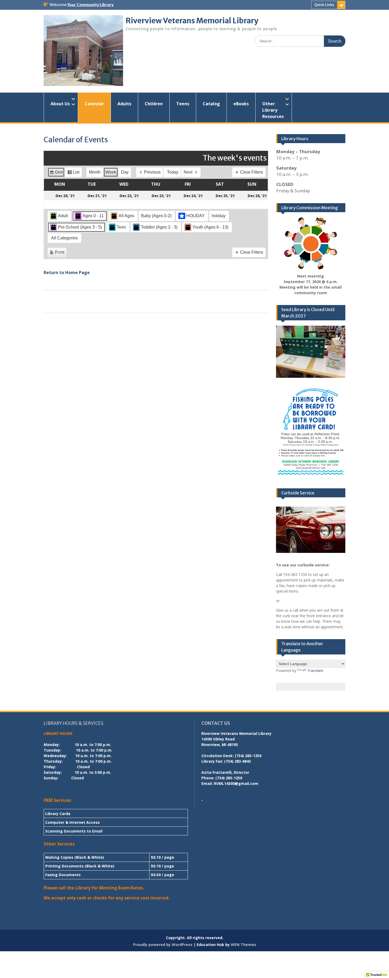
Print (57, 253)
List (73, 173)
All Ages (126, 215)
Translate (315, 670)
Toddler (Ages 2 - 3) (159, 227)
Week (110, 172)
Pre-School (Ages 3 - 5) (80, 227)
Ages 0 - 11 (93, 215)
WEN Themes (243, 944)
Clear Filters (251, 172)
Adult (63, 215)
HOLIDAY (195, 215)
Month (95, 172)
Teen (121, 227)
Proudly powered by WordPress (162, 944)
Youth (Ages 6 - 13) (210, 227)
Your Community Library (90, 4)
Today (172, 172)
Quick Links (324, 4)
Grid (56, 173)
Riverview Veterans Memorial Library (192, 20)
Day (125, 172)
